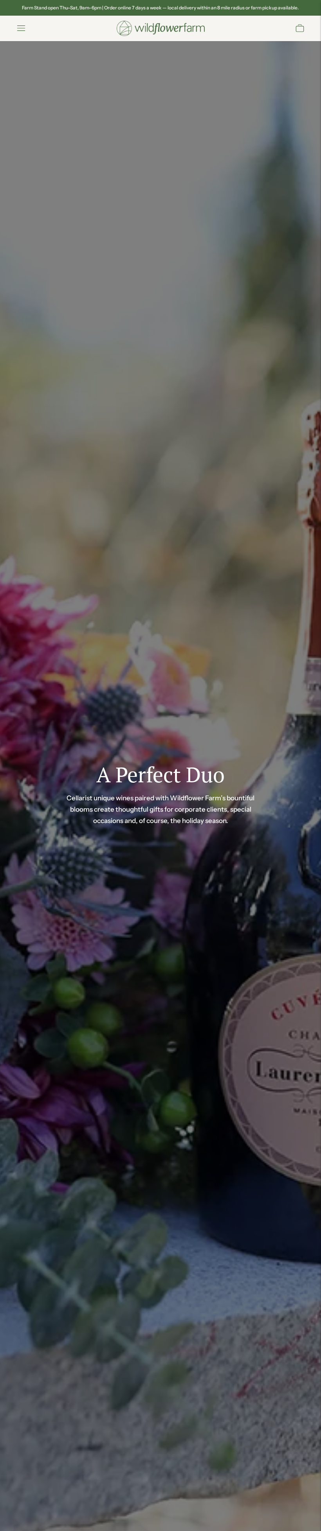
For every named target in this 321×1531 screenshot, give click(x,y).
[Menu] (21, 28)
